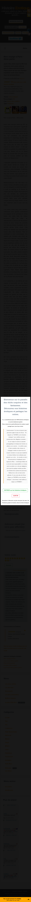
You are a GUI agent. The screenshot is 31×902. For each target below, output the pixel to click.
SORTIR (15, 495)
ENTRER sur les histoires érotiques (15, 490)
